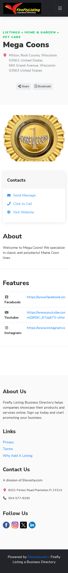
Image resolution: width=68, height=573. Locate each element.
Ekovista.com (37, 557)
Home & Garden (40, 32)
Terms (8, 449)
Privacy (8, 442)
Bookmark (44, 86)
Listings (11, 32)
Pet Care (12, 37)
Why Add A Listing (17, 455)
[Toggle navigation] (60, 8)
